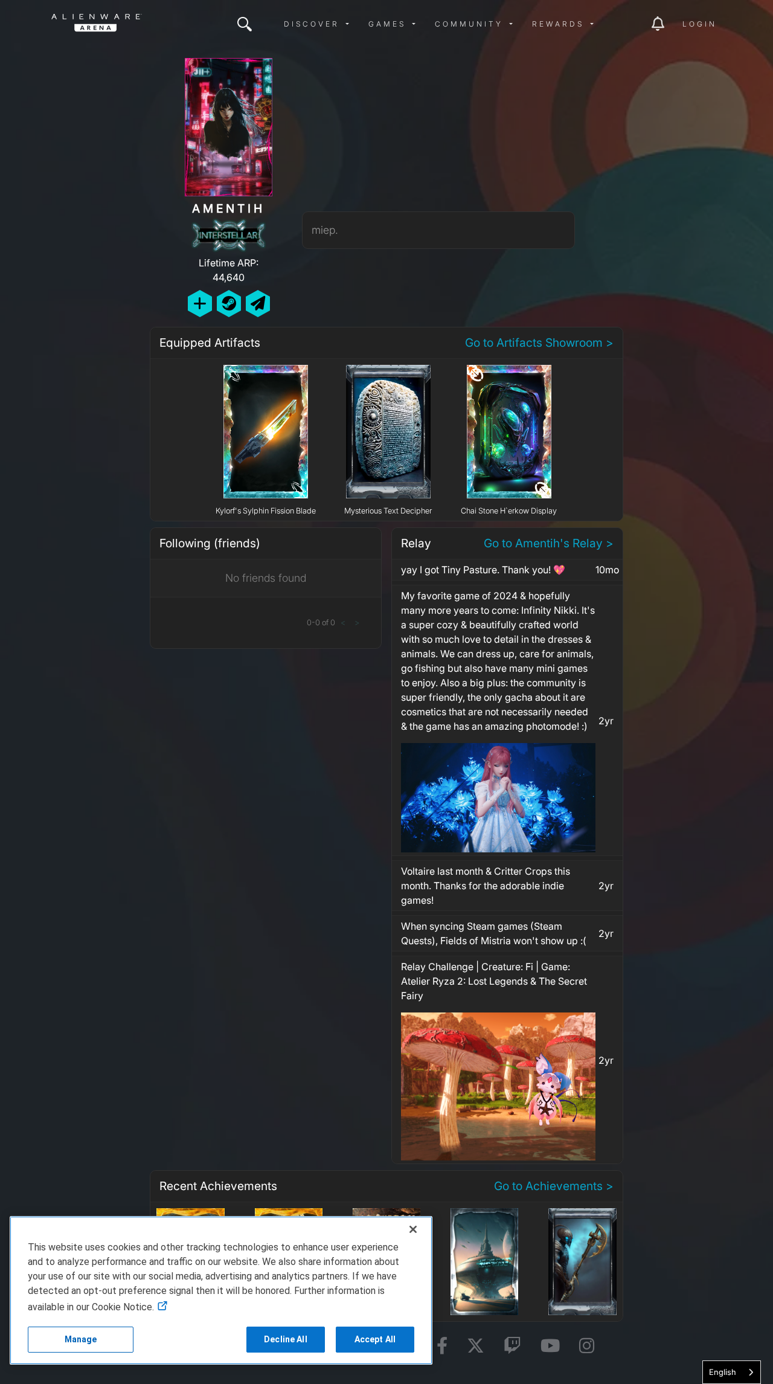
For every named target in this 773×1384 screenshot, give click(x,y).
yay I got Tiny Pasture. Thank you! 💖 (483, 570)
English (722, 1372)
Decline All (285, 1339)
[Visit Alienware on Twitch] (512, 1346)
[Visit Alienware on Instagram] (586, 1346)
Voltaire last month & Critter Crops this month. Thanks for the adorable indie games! (485, 885)
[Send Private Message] (258, 304)
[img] (245, 24)
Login (699, 23)
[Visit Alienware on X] (475, 1346)
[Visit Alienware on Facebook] (442, 1346)
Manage (81, 1339)
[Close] (413, 1229)
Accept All (375, 1339)
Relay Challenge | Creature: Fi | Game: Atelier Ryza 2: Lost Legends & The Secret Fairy (494, 981)
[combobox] (731, 1372)
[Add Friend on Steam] (229, 304)
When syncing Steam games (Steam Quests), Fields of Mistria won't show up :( (493, 933)
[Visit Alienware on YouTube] (550, 1346)
